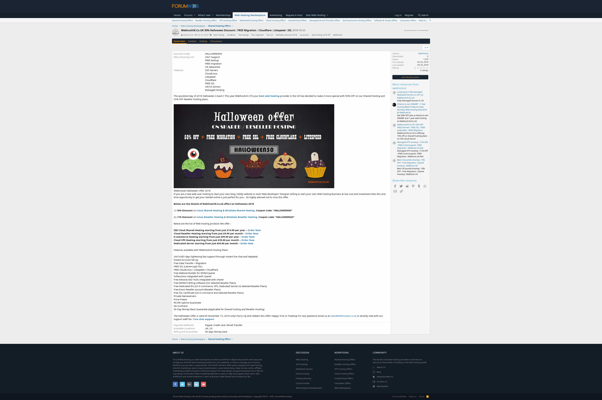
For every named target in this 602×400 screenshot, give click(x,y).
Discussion (216, 41)
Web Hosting (302, 359)
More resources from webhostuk (405, 86)
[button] (194, 15)
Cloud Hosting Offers (276, 20)
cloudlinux (231, 35)
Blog (379, 372)
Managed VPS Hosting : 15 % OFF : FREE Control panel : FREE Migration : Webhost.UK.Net (412, 145)
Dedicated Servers (304, 369)
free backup (243, 35)
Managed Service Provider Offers (324, 20)
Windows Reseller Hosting (241, 217)
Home (177, 15)
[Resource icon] (394, 93)
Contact (192, 41)
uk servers (304, 35)
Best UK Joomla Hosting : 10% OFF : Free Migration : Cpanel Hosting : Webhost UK (411, 162)
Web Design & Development (309, 388)
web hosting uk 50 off (321, 35)
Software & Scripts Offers (385, 20)
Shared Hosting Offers (182, 20)
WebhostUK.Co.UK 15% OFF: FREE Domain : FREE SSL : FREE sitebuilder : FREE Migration (411, 127)
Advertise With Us (385, 376)
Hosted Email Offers (297, 20)
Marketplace (382, 386)
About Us (381, 367)
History (203, 41)
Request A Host (294, 15)
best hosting (219, 35)
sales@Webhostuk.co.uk (343, 315)
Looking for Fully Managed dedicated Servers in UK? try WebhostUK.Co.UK (410, 95)
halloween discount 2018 (286, 35)
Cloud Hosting (302, 373)
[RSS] (427, 396)
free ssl (270, 35)
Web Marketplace (342, 388)
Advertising (276, 15)
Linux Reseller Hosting (210, 217)
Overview (179, 41)
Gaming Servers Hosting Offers (357, 20)
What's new (204, 15)
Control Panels (302, 383)
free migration (257, 35)
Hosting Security (303, 378)
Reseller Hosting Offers (206, 20)
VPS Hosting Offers (228, 20)
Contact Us (382, 381)
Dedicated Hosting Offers (251, 20)
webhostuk (188, 34)
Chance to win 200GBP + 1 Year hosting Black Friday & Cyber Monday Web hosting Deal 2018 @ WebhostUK (412, 108)
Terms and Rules (399, 396)
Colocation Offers (408, 20)
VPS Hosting (301, 364)
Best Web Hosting (315, 15)
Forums (188, 15)
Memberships (223, 15)
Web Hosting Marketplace (250, 15)
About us (413, 396)
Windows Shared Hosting (240, 210)
